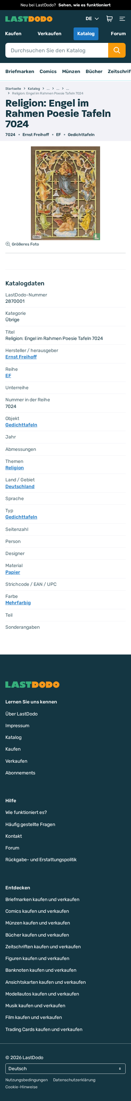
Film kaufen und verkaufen (33, 1017)
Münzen (71, 71)
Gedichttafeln (81, 134)
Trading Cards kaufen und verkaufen (43, 1029)
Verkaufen (49, 34)
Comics (48, 71)
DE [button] (89, 18)
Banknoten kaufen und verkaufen (40, 970)
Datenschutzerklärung (74, 1080)
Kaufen (13, 34)
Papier (12, 572)
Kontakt (13, 836)
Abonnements (20, 773)
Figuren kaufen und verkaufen (37, 958)
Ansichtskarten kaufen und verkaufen (45, 982)
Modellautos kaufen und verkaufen (42, 994)
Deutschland (20, 486)
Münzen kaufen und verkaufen (37, 923)
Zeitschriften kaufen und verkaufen (43, 947)
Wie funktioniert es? (26, 812)
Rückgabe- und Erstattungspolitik (41, 860)
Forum (118, 34)
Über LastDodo (21, 714)
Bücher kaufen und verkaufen (37, 935)
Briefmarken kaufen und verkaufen (42, 899)
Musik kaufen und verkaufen (35, 1006)
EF (58, 134)
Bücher (94, 71)
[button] (109, 19)
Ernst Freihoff (36, 134)
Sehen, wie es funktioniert (84, 5)
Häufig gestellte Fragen (30, 824)
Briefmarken (19, 71)
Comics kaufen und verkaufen (37, 911)
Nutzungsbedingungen (26, 1080)
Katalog (86, 34)
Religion (14, 468)
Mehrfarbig (18, 603)
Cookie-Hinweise (21, 1087)
